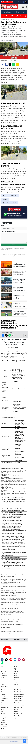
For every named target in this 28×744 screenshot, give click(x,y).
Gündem (3, 666)
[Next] (25, 16)
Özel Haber (4, 675)
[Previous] (1, 16)
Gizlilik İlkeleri (18, 713)
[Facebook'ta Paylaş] (6, 64)
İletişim (16, 711)
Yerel (2, 682)
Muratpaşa (4, 726)
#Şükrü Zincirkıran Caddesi (10, 203)
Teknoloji (16, 680)
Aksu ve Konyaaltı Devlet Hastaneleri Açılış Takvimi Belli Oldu (19, 288)
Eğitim (16, 669)
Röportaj (16, 673)
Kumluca (3, 722)
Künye (16, 709)
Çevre (16, 684)
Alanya (3, 694)
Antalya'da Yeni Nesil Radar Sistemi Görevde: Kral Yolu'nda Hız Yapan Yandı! (19, 280)
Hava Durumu (18, 707)
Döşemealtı (4, 698)
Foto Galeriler (18, 692)
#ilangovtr (4, 639)
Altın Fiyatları (18, 700)
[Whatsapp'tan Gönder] (13, 64)
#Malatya (5, 196)
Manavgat (4, 724)
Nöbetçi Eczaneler (19, 705)
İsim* (2, 225)
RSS (4, 737)
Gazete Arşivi (18, 718)
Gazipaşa (3, 705)
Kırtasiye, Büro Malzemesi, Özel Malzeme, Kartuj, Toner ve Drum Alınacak (19, 305)
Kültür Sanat (4, 686)
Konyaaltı (3, 718)
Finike (2, 703)
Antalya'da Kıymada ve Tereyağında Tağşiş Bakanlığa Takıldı (19, 272)
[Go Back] (24, 741)
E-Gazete (16, 1)
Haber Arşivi (17, 716)
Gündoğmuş (4, 707)
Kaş (2, 711)
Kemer (3, 713)
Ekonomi (3, 671)
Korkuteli (3, 720)
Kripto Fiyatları (18, 703)
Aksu (2, 692)
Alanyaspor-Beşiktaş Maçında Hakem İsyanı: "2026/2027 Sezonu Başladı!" (19, 313)
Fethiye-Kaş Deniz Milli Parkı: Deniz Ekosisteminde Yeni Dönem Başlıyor (13, 16)
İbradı (2, 709)
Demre (3, 696)
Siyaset (3, 673)
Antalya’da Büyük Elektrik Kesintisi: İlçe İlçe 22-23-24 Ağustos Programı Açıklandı (19, 264)
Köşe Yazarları (18, 689)
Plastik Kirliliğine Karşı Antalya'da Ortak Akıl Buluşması (19, 297)
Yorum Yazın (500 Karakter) (8, 231)
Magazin (16, 677)
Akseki (3, 689)
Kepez (3, 716)
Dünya (16, 675)
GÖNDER (14, 244)
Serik (2, 729)
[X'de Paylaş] (10, 64)
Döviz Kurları (17, 698)
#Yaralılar (5, 199)
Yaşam (3, 680)
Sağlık (16, 666)
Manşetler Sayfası (19, 694)
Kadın (2, 684)
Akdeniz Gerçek (5, 19)
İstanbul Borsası (18, 696)
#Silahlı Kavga (14, 196)
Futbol (16, 682)
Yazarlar (20, 1)
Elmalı (3, 700)
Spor (2, 677)
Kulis (2, 669)
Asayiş (13, 19)
